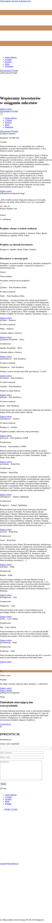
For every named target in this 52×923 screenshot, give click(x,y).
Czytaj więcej (5, 724)
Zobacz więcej (6, 109)
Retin (7, 64)
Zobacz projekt (6, 690)
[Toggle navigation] (26, 53)
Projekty (8, 62)
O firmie (8, 60)
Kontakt (8, 804)
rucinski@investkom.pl (9, 863)
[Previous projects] (1, 284)
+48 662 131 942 (10, 809)
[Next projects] (1, 663)
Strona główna (11, 57)
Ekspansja (9, 66)
